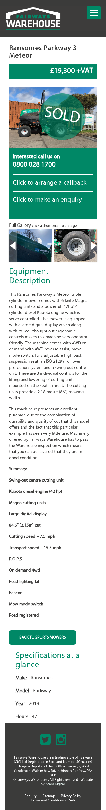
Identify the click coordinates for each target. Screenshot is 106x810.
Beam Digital (55, 784)
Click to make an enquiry (47, 200)
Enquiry (31, 796)
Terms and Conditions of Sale (53, 800)
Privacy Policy (71, 796)
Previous (13, 245)
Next (93, 245)
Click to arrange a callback (49, 183)
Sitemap (48, 796)
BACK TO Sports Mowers (42, 637)
